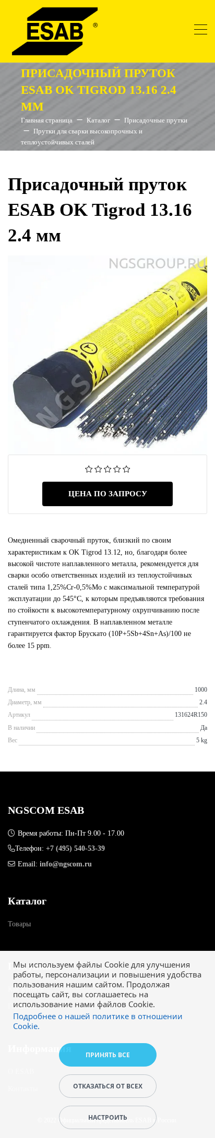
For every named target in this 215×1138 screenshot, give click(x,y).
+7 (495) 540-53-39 (75, 848)
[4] (117, 468)
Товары (19, 924)
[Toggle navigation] (200, 31)
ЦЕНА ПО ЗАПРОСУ (107, 494)
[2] (98, 468)
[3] (108, 468)
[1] (89, 468)
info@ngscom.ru (66, 864)
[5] (126, 468)
